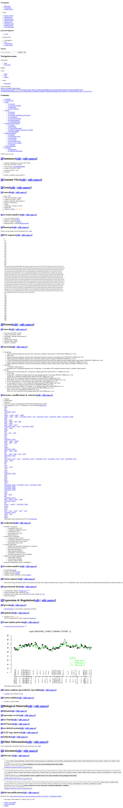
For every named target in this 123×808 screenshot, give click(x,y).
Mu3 (52, 91)
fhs (5, 464)
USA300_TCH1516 (82, 91)
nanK (5, 429)
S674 (62, 459)
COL (8, 90)
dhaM (16, 441)
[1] (27, 590)
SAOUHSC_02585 (10, 488)
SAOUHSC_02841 (22, 504)
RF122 (59, 91)
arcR (5, 511)
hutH (5, 407)
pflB (5, 420)
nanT (5, 428)
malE (11, 417)
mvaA (6, 506)
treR (15, 433)
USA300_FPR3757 (31, 90)
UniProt (17, 573)
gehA (5, 515)
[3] (26, 626)
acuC (11, 467)
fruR (5, 442)
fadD (19, 421)
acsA (5, 465)
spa (5, 408)
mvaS (6, 507)
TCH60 (71, 91)
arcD (15, 511)
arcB (20, 511)
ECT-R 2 (67, 90)
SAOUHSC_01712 (71, 459)
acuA (5, 467)
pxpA (18, 459)
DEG (13, 209)
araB (5, 438)
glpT (5, 431)
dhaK (5, 441)
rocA (5, 509)
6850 (59, 90)
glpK (15, 454)
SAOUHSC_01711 (53, 459)
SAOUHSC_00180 (55, 417)
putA (5, 470)
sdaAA (6, 504)
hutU (10, 494)
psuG (18, 426)
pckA (5, 472)
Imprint (6, 805)
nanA (11, 428)
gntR (21, 499)
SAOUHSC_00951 (10, 449)
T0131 (67, 91)
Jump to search (16, 88)
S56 (34, 417)
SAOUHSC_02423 (22, 485)
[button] (1, 12)
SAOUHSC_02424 (35, 485)
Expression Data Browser (14, 626)
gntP (5, 499)
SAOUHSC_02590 (10, 490)
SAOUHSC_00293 (28, 426)
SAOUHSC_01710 (41, 459)
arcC (10, 511)
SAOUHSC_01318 (10, 455)
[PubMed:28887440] (10, 779)
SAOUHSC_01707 (10, 459)
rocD (5, 446)
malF (16, 417)
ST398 (63, 91)
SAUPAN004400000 (19, 166)
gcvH (5, 444)
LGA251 (22, 91)
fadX (10, 423)
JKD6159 (16, 91)
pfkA (11, 460)
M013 (26, 91)
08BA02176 (49, 90)
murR (22, 415)
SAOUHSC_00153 (10, 412)
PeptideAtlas (22, 591)
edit (18, 158)
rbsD (10, 425)
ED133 (72, 90)
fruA (15, 442)
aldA (5, 410)
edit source (29, 158)
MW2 (49, 91)
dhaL (11, 441)
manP (6, 514)
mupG (6, 415)
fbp (5, 502)
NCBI (17, 218)
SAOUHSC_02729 (10, 498)
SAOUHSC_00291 (10, 426)
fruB (10, 442)
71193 (63, 90)
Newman (23, 90)
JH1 (5, 91)
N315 (12, 90)
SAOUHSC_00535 (10, 439)
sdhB (15, 451)
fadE (5, 423)
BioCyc (19, 222)
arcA (25, 511)
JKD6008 (11, 91)
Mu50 (55, 91)
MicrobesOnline (24, 223)
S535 (19, 454)
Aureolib (6, 694)
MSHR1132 (37, 91)
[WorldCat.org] (21, 767)
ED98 (76, 90)
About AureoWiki (9, 804)
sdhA (11, 451)
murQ (12, 415)
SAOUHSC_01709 (28, 459)
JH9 (7, 91)
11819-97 (55, 90)
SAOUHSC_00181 (67, 417)
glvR (5, 493)
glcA (5, 413)
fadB (10, 421)
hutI (5, 494)
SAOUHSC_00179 (42, 417)
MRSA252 (31, 91)
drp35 (6, 517)
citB (5, 457)
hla (5, 452)
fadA (5, 421)
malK (5, 417)
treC (10, 433)
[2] (29, 590)
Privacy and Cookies (10, 802)
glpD (24, 454)
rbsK (5, 425)
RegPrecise (43, 405)
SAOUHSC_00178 (25, 417)
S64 (15, 421)
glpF (5, 454)
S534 (10, 454)
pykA (6, 460)
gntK (15, 499)
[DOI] (27, 767)
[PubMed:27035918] (10, 788)
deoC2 (6, 481)
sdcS (5, 477)
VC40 (90, 91)
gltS (5, 496)
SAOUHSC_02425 (10, 486)
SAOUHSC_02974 (10, 512)
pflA (10, 420)
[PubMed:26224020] (10, 767)
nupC (5, 434)
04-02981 (43, 90)
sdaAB (13, 504)
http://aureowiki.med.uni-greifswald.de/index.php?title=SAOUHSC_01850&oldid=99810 (35, 796)
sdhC (5, 451)
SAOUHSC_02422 (10, 485)
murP (16, 415)
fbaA (5, 480)
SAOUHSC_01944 (10, 473)
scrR (5, 478)
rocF (5, 483)
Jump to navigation (6, 88)
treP (5, 433)
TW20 (75, 91)
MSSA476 (44, 91)
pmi (11, 514)
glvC (5, 491)
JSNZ (38, 90)
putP (5, 475)
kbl (5, 436)
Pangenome (4, 90)
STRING (28, 575)
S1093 (11, 499)
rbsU (15, 425)
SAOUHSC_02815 (10, 501)
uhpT (5, 418)
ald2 (5, 462)
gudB (5, 447)
